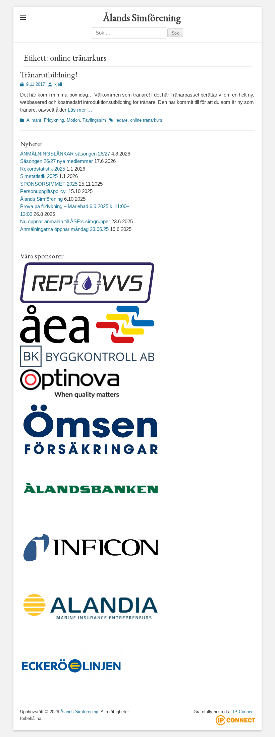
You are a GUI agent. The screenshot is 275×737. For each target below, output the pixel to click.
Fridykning (54, 120)
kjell (58, 84)
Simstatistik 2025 (39, 176)
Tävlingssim (94, 120)
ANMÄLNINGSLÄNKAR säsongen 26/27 (65, 154)
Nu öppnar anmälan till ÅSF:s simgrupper (65, 221)
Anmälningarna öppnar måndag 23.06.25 (64, 229)
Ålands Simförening (142, 17)
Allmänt (33, 120)
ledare (121, 120)
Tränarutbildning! (48, 74)
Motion (73, 120)
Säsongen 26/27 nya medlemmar (56, 161)
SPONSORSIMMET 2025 (48, 184)
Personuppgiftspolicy (43, 191)
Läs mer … (80, 110)
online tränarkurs (146, 120)
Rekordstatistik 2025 (42, 169)
